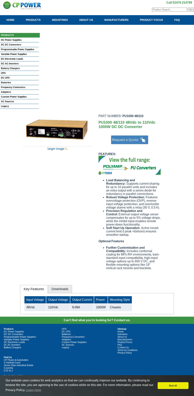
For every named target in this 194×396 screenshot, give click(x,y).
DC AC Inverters (10, 63)
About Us (86, 19)
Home (10, 19)
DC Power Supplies (11, 40)
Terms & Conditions (127, 350)
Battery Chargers (10, 68)
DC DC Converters (11, 44)
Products (33, 19)
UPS (3, 73)
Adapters (6, 92)
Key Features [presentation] (34, 289)
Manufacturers (116, 19)
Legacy (5, 106)
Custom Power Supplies (14, 96)
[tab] (33, 289)
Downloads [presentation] (60, 289)
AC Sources (7, 101)
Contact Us (15, 27)
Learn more (33, 390)
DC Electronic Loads (12, 59)
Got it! (173, 385)
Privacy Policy (124, 352)
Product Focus (151, 19)
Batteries (6, 82)
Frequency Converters (13, 87)
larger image (56, 148)
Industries (60, 19)
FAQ (177, 19)
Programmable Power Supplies (17, 49)
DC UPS (5, 78)
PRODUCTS (7, 35)
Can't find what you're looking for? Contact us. (97, 320)
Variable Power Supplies (14, 54)
